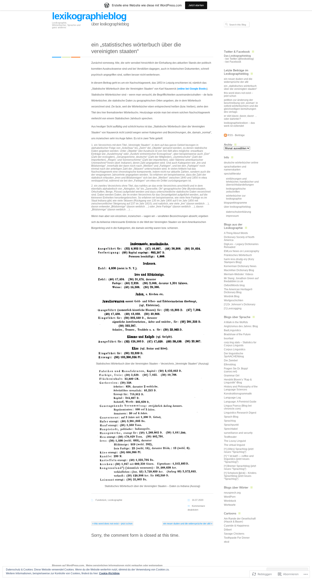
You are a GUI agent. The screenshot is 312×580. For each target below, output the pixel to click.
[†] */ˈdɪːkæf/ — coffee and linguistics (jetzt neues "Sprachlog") (239, 459)
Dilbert (228, 529)
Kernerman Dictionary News (240, 266)
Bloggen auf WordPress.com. (68, 565)
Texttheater (230, 436)
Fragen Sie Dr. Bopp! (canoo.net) (236, 370)
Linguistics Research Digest (240, 412)
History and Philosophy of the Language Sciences (241, 388)
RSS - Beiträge (236, 135)
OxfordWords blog (234, 285)
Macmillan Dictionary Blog (239, 270)
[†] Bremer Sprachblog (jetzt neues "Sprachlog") (240, 467)
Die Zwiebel (231, 360)
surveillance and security (238, 432)
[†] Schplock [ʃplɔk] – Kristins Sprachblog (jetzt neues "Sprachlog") (240, 476)
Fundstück (101, 500)
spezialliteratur (232, 173)
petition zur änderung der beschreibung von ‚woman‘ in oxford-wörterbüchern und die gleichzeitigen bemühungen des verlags (241, 106)
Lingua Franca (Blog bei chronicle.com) (238, 407)
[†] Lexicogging (233, 308)
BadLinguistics (232, 330)
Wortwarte (230, 504)
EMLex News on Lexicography (241, 251)
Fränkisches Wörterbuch (238, 255)
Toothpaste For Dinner (237, 537)
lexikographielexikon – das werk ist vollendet (239, 124)
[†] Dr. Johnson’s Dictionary (239, 304)
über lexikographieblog (110, 24)
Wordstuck (230, 500)
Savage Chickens (234, 533)
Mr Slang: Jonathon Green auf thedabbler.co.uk (241, 280)
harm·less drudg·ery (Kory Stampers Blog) (239, 261)
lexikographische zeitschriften (236, 190)
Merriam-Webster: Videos (238, 274)
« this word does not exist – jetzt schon (112, 523)
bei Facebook (233, 61)
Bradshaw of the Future (237, 334)
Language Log (232, 397)
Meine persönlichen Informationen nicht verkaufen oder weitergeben (124, 565)
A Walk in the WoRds (236, 322)
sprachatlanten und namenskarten (235, 168)
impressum (232, 215)
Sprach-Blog (231, 416)
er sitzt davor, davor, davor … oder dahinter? (240, 117)
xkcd (226, 541)
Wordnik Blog (231, 296)
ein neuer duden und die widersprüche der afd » (187, 523)
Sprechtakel (231, 428)
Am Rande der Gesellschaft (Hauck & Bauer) (240, 520)
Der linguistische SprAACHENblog (234, 355)
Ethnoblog (230, 364)
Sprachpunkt (231, 424)
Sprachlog (230, 420)
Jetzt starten (196, 5)
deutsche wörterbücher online (241, 162)
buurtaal (228, 338)
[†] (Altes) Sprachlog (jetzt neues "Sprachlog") (238, 450)
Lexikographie (115, 500)
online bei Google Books (192, 88)
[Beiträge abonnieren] (225, 135)
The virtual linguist (234, 444)
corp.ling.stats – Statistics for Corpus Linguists (240, 344)
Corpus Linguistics (234, 349)
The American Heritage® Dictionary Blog (238, 291)
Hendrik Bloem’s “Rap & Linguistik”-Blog (238, 381)
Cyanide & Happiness (236, 525)
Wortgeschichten (233, 300)
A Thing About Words (236, 233)
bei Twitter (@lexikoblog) (239, 58)
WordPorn (230, 496)
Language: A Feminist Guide (240, 401)
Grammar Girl (231, 375)
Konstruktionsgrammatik (238, 393)
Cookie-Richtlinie (109, 573)
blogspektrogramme (235, 202)
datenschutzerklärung (238, 211)
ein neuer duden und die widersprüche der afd (238, 80)
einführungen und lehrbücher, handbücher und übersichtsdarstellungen (242, 181)
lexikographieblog (89, 16)
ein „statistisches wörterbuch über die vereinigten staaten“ (240, 87)
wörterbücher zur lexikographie (236, 197)
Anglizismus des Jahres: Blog (241, 326)
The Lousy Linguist (235, 440)
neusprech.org (232, 492)
